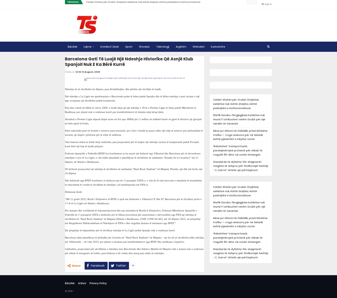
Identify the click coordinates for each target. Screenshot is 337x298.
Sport (129, 46)
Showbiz (144, 46)
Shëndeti (198, 46)
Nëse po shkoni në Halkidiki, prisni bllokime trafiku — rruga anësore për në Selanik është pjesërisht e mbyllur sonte (240, 135)
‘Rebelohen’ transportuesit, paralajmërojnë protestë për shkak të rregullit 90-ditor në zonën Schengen (237, 150)
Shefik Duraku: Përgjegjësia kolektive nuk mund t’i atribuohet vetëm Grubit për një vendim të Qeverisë (239, 119)
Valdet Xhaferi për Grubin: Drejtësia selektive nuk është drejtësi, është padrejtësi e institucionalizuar (143, 2)
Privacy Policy (98, 283)
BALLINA (72, 46)
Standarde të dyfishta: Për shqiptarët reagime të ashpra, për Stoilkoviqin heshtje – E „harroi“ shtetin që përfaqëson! (240, 166)
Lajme (87, 46)
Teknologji (162, 46)
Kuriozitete (218, 46)
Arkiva (82, 283)
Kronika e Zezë (109, 46)
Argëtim (181, 46)
